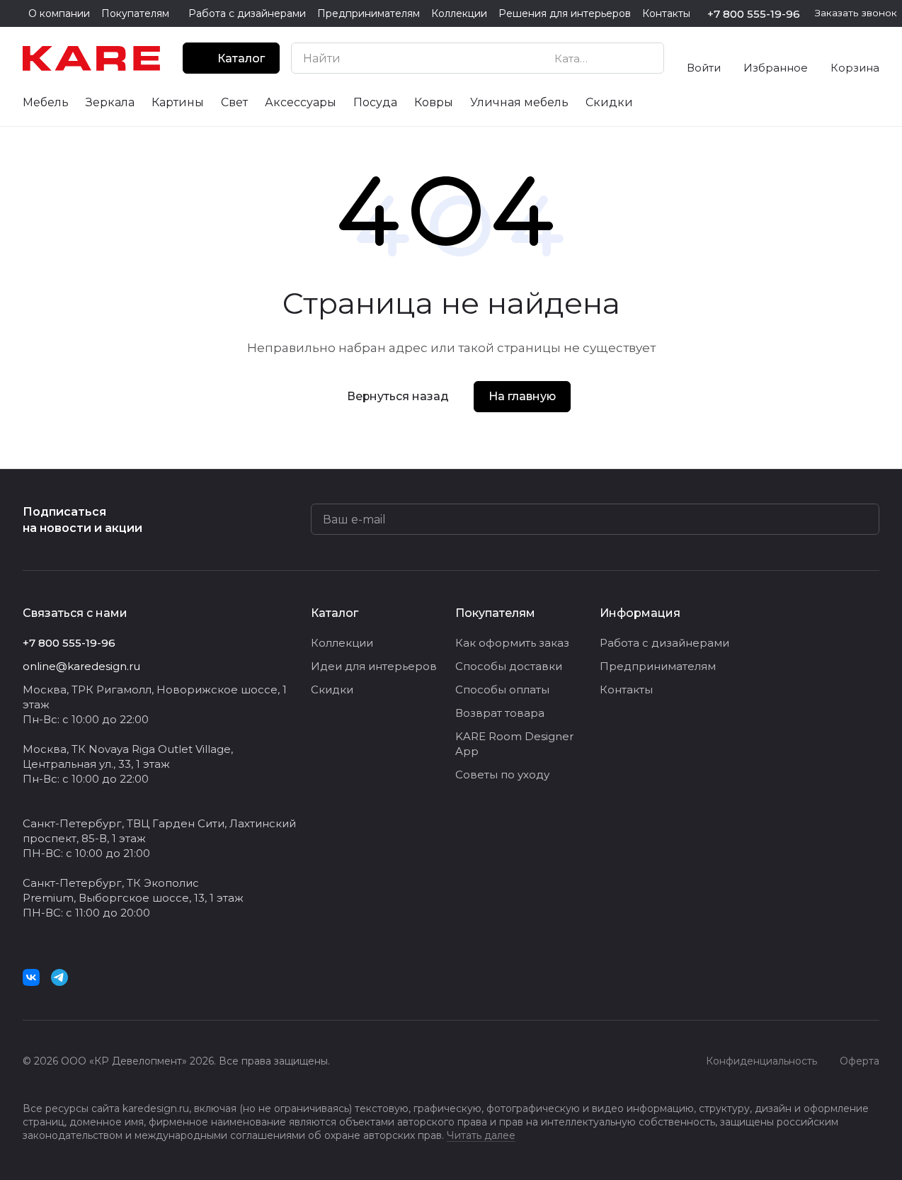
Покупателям (495, 613)
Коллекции (342, 642)
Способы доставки (508, 666)
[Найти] (645, 58)
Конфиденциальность (761, 1061)
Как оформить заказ (512, 642)
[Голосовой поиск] (620, 58)
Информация (640, 613)
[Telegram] (59, 977)
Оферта (859, 1061)
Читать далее (481, 1135)
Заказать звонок (856, 12)
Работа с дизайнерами (664, 642)
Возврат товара (499, 713)
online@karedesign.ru (81, 666)
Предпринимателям (658, 666)
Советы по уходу (502, 774)
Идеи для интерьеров (374, 666)
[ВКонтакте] (31, 977)
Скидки (332, 689)
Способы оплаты (502, 689)
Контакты (626, 689)
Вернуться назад (398, 396)
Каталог (334, 613)
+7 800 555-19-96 (753, 14)
